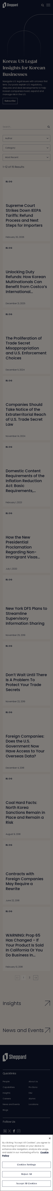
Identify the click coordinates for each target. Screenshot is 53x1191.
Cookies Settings (26, 1164)
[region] (26, 1163)
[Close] (50, 1138)
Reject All (26, 1174)
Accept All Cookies (26, 1183)
